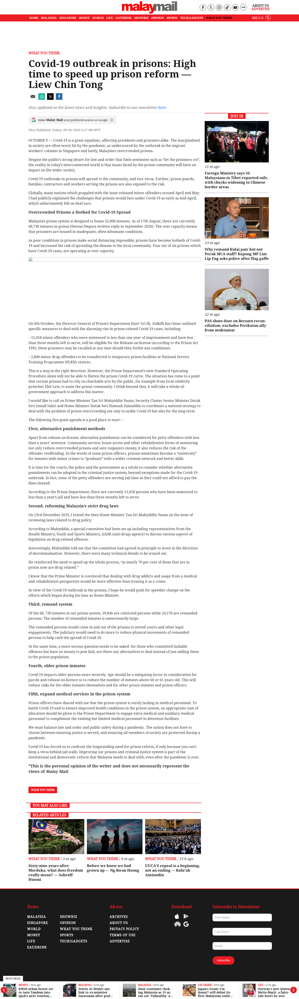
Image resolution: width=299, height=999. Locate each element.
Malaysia (84, 985)
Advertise (261, 9)
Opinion (68, 923)
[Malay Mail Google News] (186, 927)
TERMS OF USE (122, 935)
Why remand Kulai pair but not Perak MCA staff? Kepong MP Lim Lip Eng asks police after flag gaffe (237, 254)
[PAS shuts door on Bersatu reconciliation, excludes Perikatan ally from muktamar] (237, 289)
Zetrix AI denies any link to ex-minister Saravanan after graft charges (94, 992)
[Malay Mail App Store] (176, 919)
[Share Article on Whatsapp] (41, 99)
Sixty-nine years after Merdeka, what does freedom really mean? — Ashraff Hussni (55, 873)
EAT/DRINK (124, 17)
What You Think (219, 17)
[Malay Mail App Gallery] (177, 927)
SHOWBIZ (141, 17)
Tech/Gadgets (73, 941)
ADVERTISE (120, 941)
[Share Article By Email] (33, 99)
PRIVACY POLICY (124, 929)
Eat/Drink (37, 947)
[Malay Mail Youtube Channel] (235, 8)
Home (33, 17)
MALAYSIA (49, 17)
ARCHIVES (119, 917)
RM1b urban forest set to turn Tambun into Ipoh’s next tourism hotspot (36, 992)
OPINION (157, 17)
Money (23, 985)
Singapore (37, 923)
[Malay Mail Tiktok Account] (227, 8)
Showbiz (68, 917)
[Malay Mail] (149, 12)
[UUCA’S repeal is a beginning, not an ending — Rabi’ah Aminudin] (173, 836)
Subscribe (223, 960)
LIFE (109, 17)
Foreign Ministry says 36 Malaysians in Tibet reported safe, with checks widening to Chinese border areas (236, 180)
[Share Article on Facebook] (59, 99)
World (34, 929)
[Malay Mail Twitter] (211, 8)
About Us (260, 6)
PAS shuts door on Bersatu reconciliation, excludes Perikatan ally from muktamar (235, 325)
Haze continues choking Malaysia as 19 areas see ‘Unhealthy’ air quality (155, 992)
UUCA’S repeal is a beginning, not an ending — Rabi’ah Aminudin (172, 870)
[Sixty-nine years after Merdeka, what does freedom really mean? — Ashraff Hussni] (56, 836)
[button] (111, 120)
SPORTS (172, 17)
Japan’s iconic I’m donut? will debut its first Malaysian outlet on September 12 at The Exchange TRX (214, 992)
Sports (66, 935)
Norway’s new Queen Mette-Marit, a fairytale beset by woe (274, 992)
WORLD (98, 17)
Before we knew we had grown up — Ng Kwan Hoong (113, 868)
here (162, 107)
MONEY (84, 17)
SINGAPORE (67, 17)
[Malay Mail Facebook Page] (203, 8)
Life (260, 985)
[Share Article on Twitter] (50, 99)
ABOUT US (119, 923)
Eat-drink (205, 985)
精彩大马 (258, 17)
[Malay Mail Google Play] (186, 919)
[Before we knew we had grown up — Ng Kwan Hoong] (115, 836)
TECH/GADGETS (191, 17)
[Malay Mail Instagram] (219, 8)
